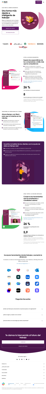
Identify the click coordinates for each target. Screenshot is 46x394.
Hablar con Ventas (10, 28)
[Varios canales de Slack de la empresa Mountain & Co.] (34, 120)
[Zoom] (37, 277)
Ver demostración (10, 32)
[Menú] (43, 2)
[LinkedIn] (17, 359)
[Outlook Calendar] (37, 270)
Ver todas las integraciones (22, 263)
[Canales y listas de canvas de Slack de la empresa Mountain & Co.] (12, 217)
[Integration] (9, 284)
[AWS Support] (9, 277)
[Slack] (5, 2)
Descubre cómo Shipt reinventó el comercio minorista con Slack (33, 81)
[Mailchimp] (18, 290)
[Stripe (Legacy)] (37, 290)
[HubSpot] (28, 290)
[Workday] (28, 284)
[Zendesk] (18, 277)
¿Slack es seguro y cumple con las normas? (12, 314)
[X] (24, 359)
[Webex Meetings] (18, 284)
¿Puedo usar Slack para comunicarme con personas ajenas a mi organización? (19, 308)
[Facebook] (21, 359)
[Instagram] (19, 359)
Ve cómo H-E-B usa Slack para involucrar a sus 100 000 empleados (33, 218)
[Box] (28, 277)
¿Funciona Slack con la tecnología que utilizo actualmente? (15, 320)
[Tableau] (28, 270)
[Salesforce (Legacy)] (9, 270)
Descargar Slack (11, 383)
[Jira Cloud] (37, 284)
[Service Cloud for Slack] (18, 270)
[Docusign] (9, 290)
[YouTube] (26, 359)
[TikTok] (28, 359)
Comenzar (38, 1)
